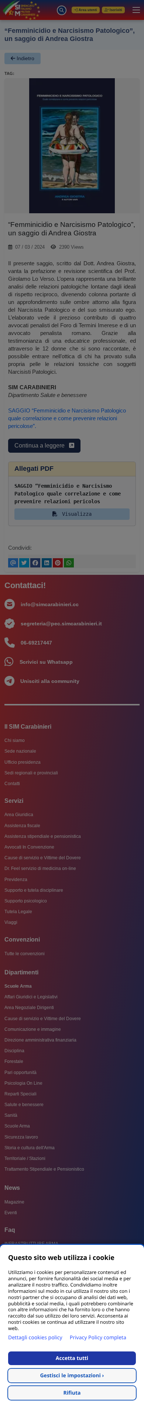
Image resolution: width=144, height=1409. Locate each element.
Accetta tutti (72, 1358)
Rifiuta (72, 1392)
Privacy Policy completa (98, 1337)
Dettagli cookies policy (35, 1337)
